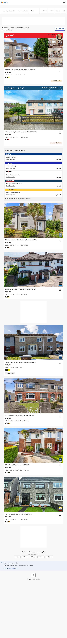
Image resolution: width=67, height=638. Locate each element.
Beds (50, 11)
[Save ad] (60, 70)
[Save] (64, 11)
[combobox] (20, 11)
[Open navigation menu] (64, 2)
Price (43, 11)
